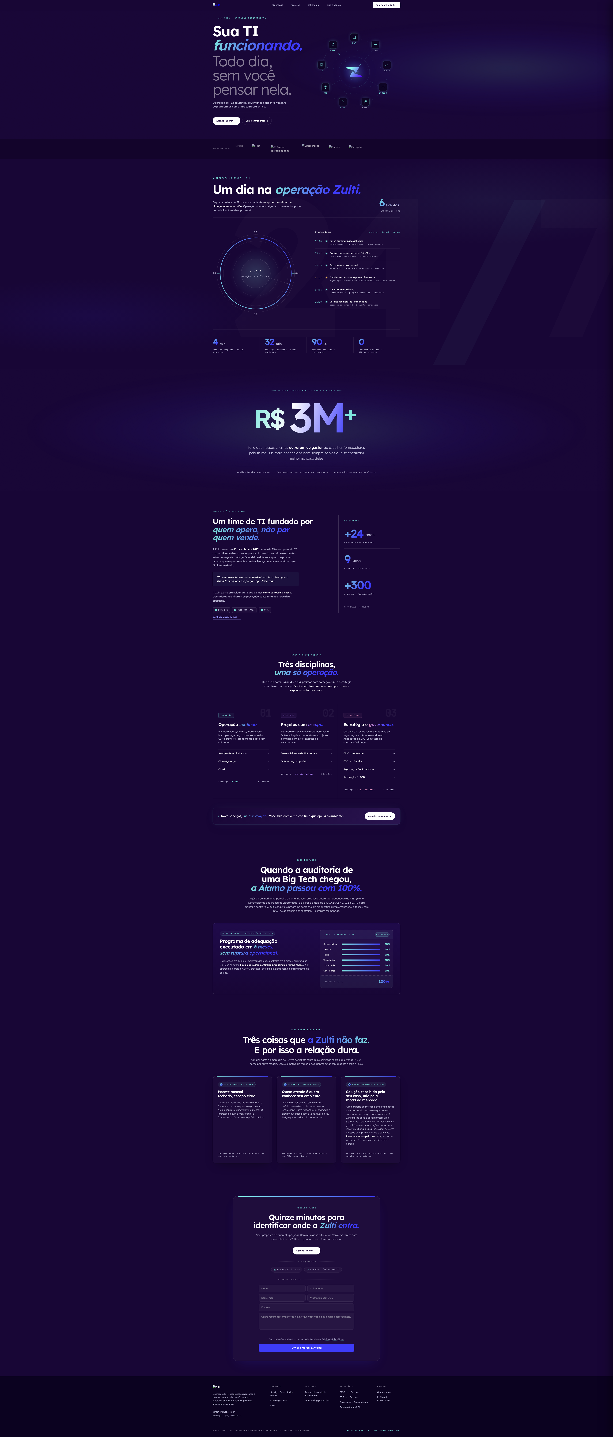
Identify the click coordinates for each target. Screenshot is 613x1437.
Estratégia (313, 5)
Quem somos (334, 5)
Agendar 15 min (226, 120)
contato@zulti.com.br (224, 1412)
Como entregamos (257, 120)
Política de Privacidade (333, 1339)
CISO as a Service (349, 1392)
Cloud (273, 1405)
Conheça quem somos (227, 616)
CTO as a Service (349, 1397)
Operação (277, 5)
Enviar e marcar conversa (306, 1347)
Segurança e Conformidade (354, 1402)
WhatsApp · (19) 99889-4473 (227, 1415)
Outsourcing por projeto (317, 1400)
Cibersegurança (278, 1400)
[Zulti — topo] (216, 5)
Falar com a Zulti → (386, 5)
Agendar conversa (380, 816)
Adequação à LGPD (350, 1407)
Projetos (295, 5)
